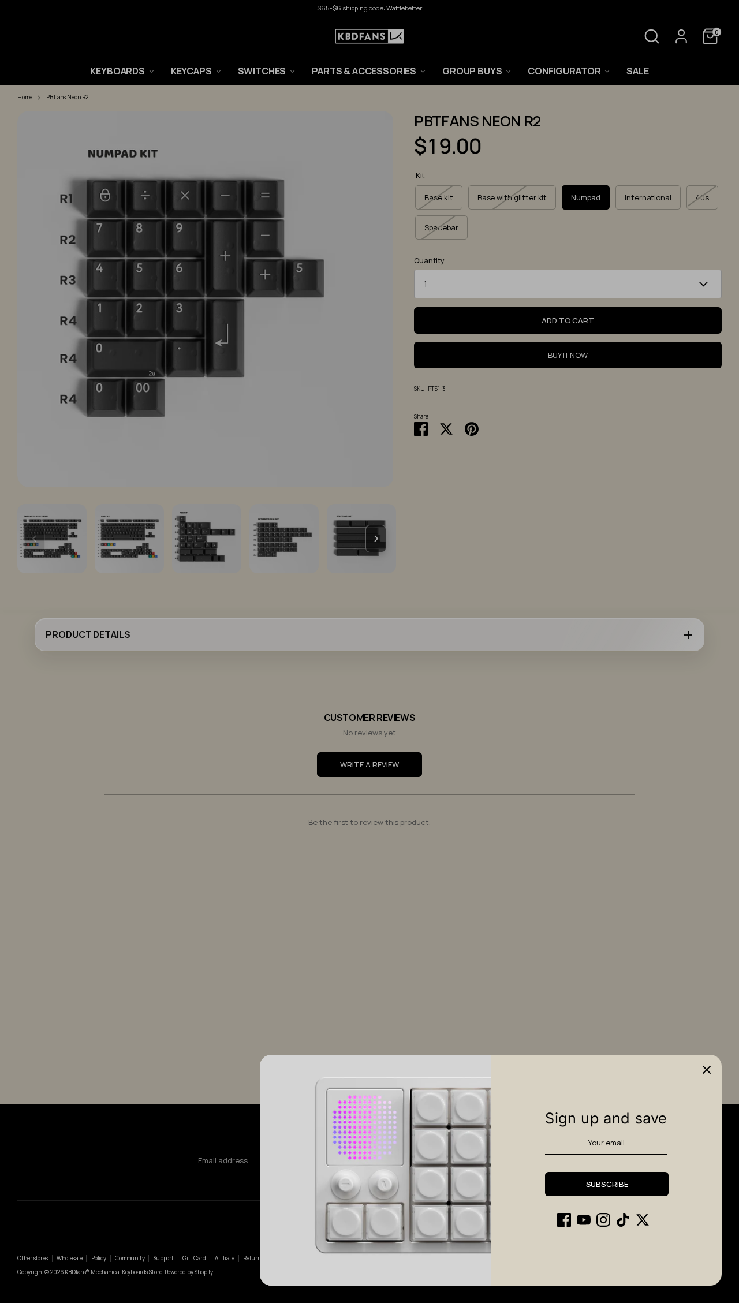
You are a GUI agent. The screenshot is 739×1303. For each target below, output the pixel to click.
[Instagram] (603, 1220)
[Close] (706, 1069)
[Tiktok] (623, 1220)
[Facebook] (564, 1220)
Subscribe (607, 1184)
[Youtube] (584, 1220)
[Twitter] (643, 1220)
